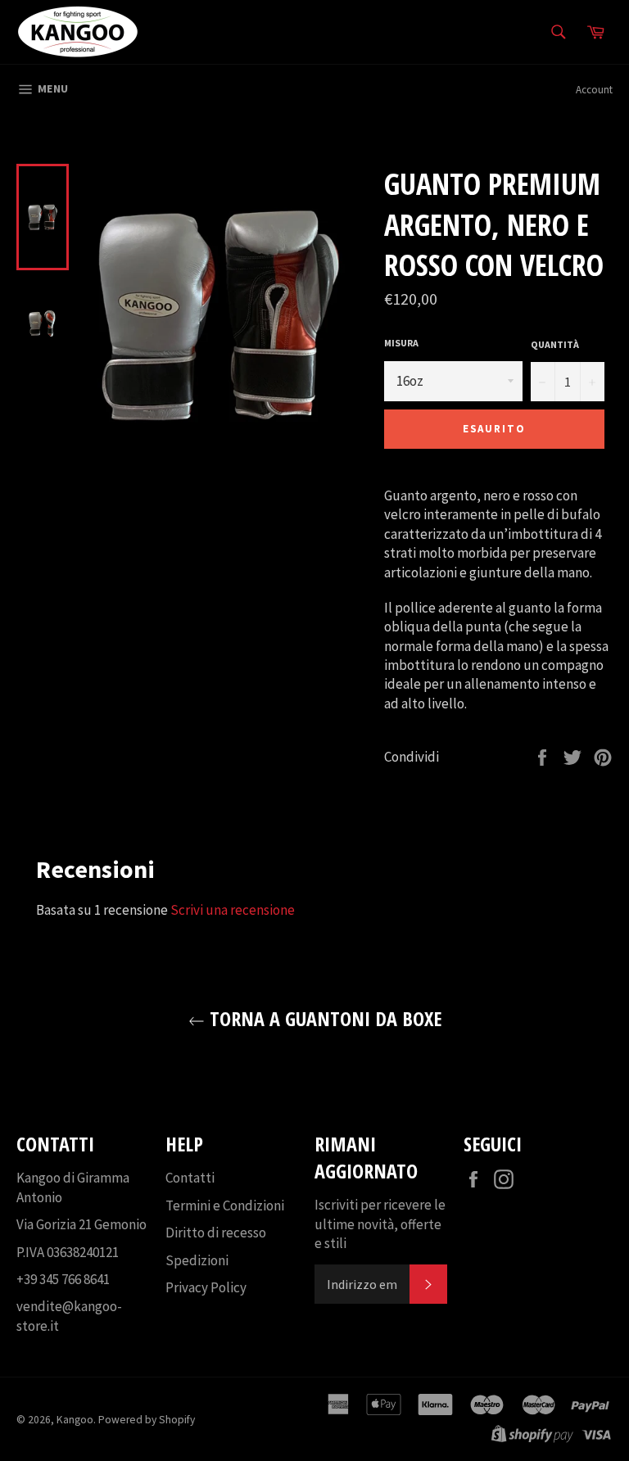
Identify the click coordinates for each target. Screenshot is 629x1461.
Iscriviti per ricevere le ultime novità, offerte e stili (380, 1224)
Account (594, 90)
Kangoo (75, 1420)
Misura (401, 343)
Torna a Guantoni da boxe (323, 1018)
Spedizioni (197, 1260)
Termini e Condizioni (224, 1205)
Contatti (190, 1178)
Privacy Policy (206, 1287)
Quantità (555, 344)
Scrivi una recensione (232, 910)
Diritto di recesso (215, 1233)
